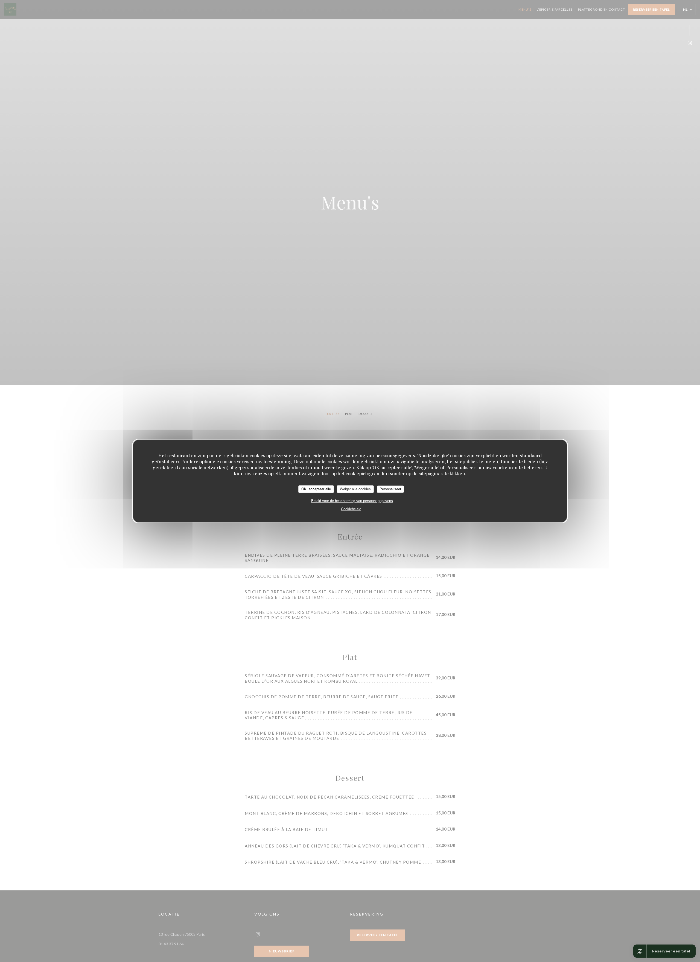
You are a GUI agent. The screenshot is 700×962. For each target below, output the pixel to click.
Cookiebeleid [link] (351, 509)
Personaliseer (390, 489)
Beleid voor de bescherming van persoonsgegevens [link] (352, 500)
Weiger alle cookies (355, 489)
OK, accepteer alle (316, 489)
